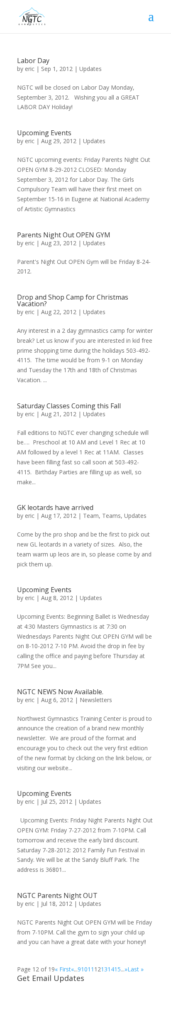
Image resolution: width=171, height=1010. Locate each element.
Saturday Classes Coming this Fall (69, 405)
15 (117, 969)
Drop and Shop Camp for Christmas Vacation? (72, 300)
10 (84, 969)
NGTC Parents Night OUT (57, 895)
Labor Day (33, 60)
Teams (111, 516)
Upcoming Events (44, 132)
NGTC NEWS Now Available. (60, 691)
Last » (135, 969)
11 (91, 969)
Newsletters (96, 700)
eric (29, 69)
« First (63, 969)
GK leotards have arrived (55, 507)
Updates (90, 69)
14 (110, 969)
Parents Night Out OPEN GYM (63, 234)
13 (104, 969)
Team (91, 516)
